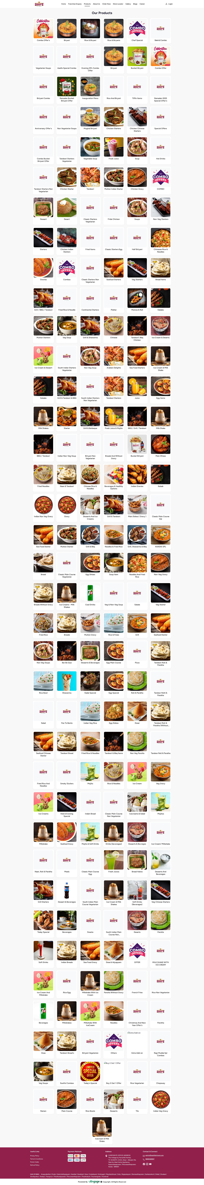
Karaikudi (80, 1174)
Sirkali (157, 1174)
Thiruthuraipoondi (60, 1176)
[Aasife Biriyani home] (44, 4)
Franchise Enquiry (75, 4)
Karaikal (73, 1174)
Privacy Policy (34, 1156)
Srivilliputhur (34, 1176)
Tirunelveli (105, 1176)
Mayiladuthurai (111, 1174)
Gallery (128, 4)
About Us (96, 4)
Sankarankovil (149, 1174)
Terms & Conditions (36, 1159)
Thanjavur (49, 1176)
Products (87, 4)
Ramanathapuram (138, 1174)
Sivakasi (163, 1174)
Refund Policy (34, 1165)
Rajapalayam (126, 1174)
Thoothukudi (86, 1176)
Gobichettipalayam (63, 1174)
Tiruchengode (95, 1176)
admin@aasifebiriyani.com (154, 1155)
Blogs (135, 4)
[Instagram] (147, 1164)
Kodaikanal (93, 1174)
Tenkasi (42, 1176)
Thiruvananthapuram (74, 1176)
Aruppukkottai (46, 1174)
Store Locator (118, 4)
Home (63, 4)
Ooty (119, 1174)
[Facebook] (144, 1164)
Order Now (106, 4)
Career (142, 4)
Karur (86, 1174)
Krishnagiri (101, 1174)
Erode (54, 1174)
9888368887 (149, 1159)
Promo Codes (34, 1162)
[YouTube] (150, 1164)
